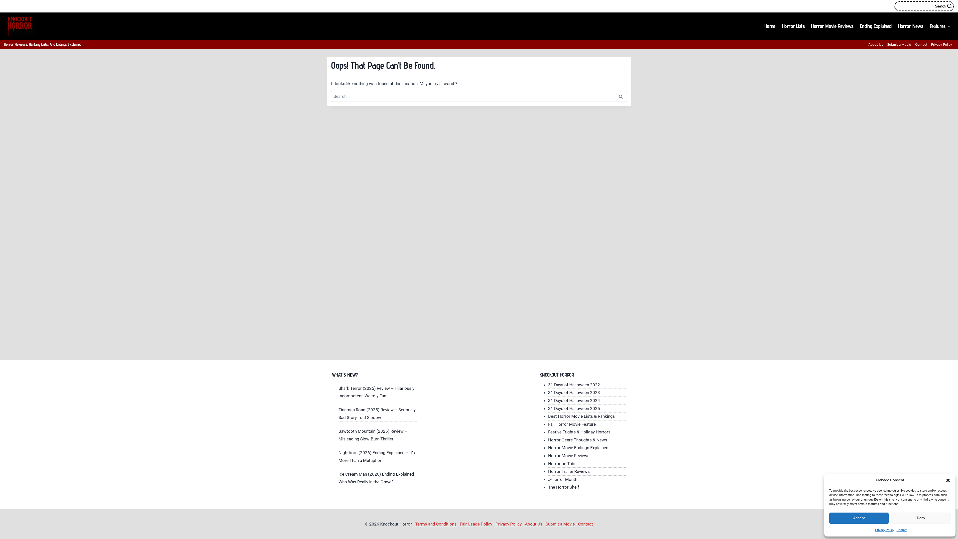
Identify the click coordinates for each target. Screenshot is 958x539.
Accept (859, 518)
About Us (875, 44)
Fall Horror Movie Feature (572, 424)
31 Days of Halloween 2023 (574, 392)
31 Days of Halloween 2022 (574, 384)
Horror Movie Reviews (832, 26)
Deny (921, 518)
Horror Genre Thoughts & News (577, 439)
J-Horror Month (562, 479)
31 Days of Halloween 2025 (574, 408)
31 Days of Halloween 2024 (574, 400)
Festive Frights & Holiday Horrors (579, 431)
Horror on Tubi (561, 463)
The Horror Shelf (563, 487)
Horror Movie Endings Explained (578, 447)
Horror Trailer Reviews (569, 471)
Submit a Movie (899, 44)
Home (769, 26)
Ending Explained (876, 26)
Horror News (910, 26)
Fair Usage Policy (476, 524)
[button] (948, 480)
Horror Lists (793, 26)
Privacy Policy (884, 530)
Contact (902, 530)
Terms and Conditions (436, 524)
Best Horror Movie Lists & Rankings (581, 416)
